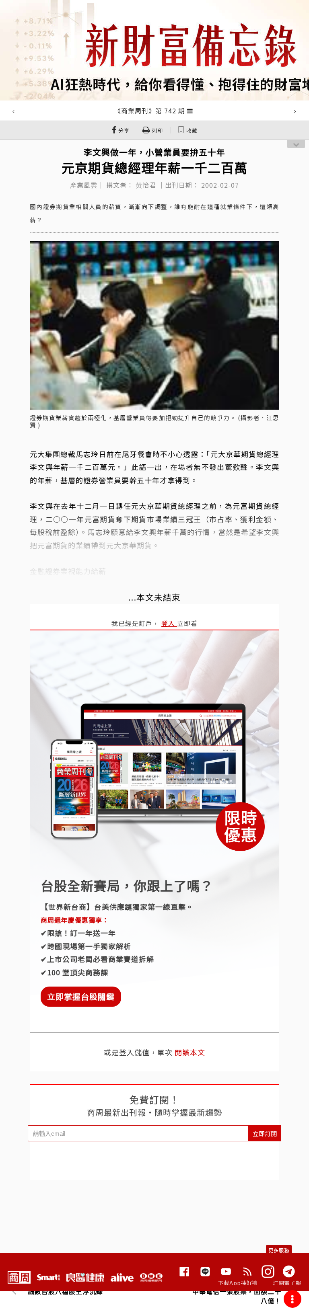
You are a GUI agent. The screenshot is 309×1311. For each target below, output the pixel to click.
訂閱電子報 (287, 1283)
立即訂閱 (265, 1133)
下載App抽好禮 (238, 1283)
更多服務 (278, 1250)
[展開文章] (190, 111)
